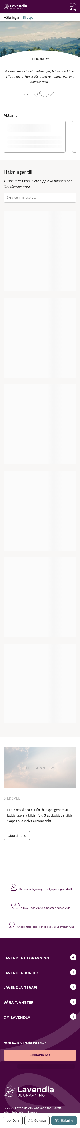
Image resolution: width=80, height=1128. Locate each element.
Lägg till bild (16, 835)
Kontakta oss (40, 1055)
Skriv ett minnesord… (21, 197)
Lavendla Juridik (21, 973)
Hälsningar (11, 17)
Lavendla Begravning (26, 958)
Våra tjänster (19, 1002)
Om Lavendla (17, 1017)
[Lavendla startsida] (16, 6)
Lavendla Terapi (20, 987)
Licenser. (33, 1112)
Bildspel (28, 17)
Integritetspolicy (14, 1112)
